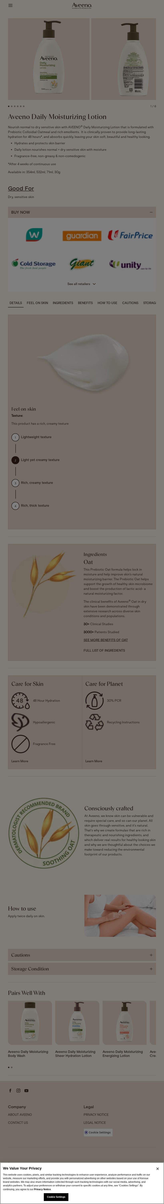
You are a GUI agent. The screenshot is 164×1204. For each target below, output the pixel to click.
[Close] (157, 1168)
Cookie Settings (56, 1197)
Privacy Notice (42, 1189)
